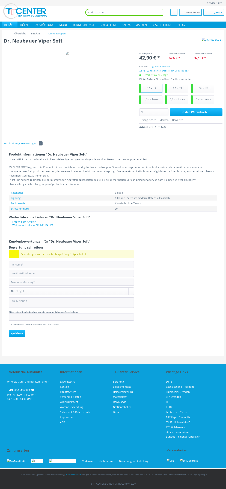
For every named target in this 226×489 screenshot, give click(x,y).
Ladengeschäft (68, 381)
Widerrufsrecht (69, 402)
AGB (62, 422)
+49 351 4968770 (20, 390)
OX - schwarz (203, 99)
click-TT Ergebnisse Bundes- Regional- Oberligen (183, 434)
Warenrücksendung (71, 407)
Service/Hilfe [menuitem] (214, 3)
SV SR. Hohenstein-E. (178, 422)
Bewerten (177, 120)
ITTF (168, 402)
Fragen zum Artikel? (24, 221)
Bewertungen (31, 143)
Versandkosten (73, 474)
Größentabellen (122, 407)
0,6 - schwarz (177, 99)
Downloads (119, 402)
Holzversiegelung (123, 391)
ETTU (169, 407)
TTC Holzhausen (175, 427)
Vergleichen (149, 120)
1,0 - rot (151, 88)
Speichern (17, 333)
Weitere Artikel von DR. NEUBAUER (32, 225)
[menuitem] (124, 12)
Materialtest (120, 396)
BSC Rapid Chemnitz (178, 417)
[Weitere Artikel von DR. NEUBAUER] (212, 44)
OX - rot (203, 88)
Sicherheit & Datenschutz (75, 412)
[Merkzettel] (173, 12)
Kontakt (64, 386)
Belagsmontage (122, 386)
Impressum (66, 417)
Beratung (118, 381)
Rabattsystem (68, 391)
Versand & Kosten (70, 396)
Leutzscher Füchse (177, 412)
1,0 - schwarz (151, 99)
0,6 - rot (177, 88)
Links (116, 412)
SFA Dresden (173, 396)
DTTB (169, 381)
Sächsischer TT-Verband (180, 386)
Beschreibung (12, 143)
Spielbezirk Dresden (178, 391)
